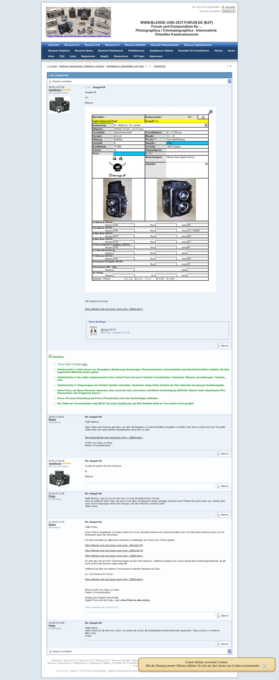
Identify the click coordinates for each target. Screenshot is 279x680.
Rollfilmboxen (136, 50)
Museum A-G (72, 45)
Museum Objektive (59, 50)
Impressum (156, 56)
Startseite (53, 45)
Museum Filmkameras (110, 50)
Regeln (104, 56)
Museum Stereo (84, 50)
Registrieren (88, 56)
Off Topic (139, 56)
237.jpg (104, 329)
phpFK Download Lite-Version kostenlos (130, 671)
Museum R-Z (112, 45)
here (84, 364)
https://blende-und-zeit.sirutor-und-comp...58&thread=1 (114, 309)
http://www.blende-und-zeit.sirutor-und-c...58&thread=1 (114, 437)
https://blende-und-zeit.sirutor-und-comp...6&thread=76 (114, 550)
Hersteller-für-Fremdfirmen (193, 50)
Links (73, 56)
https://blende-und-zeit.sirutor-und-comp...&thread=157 (114, 545)
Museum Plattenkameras (165, 45)
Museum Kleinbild (135, 45)
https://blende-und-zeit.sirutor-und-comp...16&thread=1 (114, 555)
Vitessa (218, 50)
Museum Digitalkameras (198, 45)
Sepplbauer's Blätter (161, 50)
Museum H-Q (92, 45)
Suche (231, 50)
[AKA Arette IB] (231, 66)
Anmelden (230, 7)
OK (264, 666)
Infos (51, 56)
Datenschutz (121, 56)
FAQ (62, 56)
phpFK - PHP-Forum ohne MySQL (88, 671)
